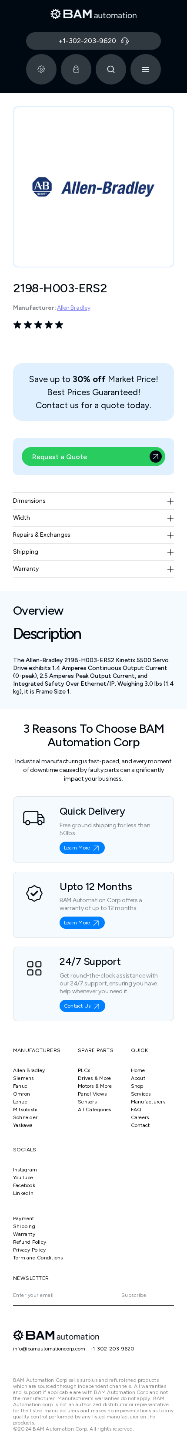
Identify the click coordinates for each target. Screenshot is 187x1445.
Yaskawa (23, 1125)
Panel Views (92, 1094)
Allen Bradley (73, 307)
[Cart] (76, 69)
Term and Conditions (38, 1258)
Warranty (24, 1234)
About (138, 1078)
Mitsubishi (25, 1110)
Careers (140, 1117)
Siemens (23, 1078)
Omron (21, 1094)
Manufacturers (148, 1102)
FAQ (136, 1110)
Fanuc (20, 1086)
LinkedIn (23, 1193)
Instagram (25, 1170)
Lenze (20, 1102)
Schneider (25, 1117)
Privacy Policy (29, 1250)
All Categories (94, 1110)
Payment (23, 1218)
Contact (140, 1125)
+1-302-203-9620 (112, 1349)
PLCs (84, 1070)
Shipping (24, 1226)
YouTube (23, 1177)
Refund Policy (29, 1242)
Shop (137, 1086)
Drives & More (94, 1078)
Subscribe (133, 1295)
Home (138, 1070)
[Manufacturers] (41, 69)
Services (141, 1094)
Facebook (24, 1185)
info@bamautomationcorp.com (49, 1349)
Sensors (87, 1102)
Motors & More (95, 1086)
